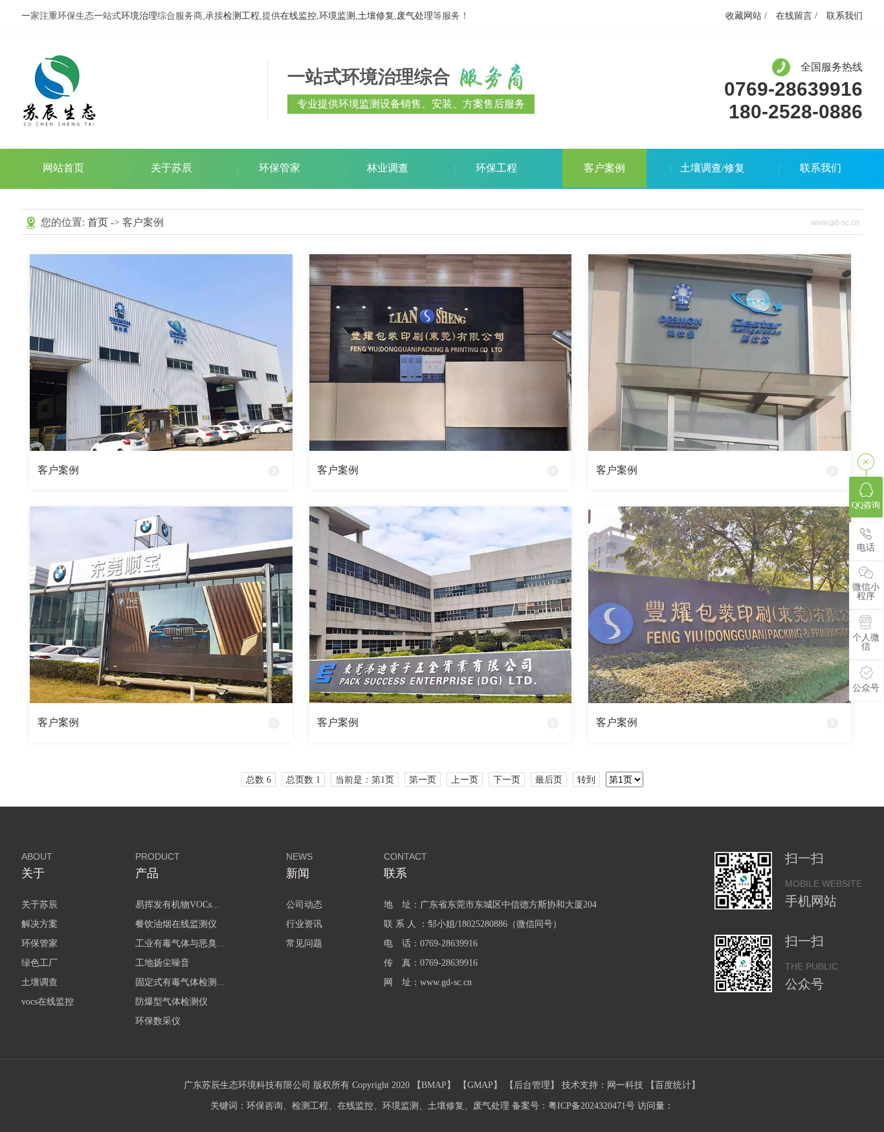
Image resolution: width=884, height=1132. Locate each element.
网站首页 (63, 167)
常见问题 (304, 943)
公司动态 (304, 904)
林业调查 (387, 167)
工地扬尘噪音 (162, 963)
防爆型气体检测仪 (171, 1002)
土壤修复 (376, 16)
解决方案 (39, 924)
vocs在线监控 (47, 1002)
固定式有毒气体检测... (180, 982)
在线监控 (298, 16)
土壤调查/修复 (712, 167)
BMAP (434, 1085)
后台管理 (532, 1085)
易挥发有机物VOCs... (177, 904)
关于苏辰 (171, 167)
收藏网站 (743, 16)
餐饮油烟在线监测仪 (176, 924)
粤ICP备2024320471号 (591, 1106)
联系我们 (844, 16)
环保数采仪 (158, 1021)
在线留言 (794, 16)
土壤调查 (39, 982)
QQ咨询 (866, 505)
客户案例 (604, 167)
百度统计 (673, 1085)
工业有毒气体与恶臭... (180, 943)
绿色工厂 (39, 963)
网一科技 (625, 1085)
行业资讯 (304, 924)
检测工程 (241, 16)
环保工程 (496, 167)
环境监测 (337, 16)
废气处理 (415, 16)
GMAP (480, 1085)
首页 (97, 222)
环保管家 (279, 167)
